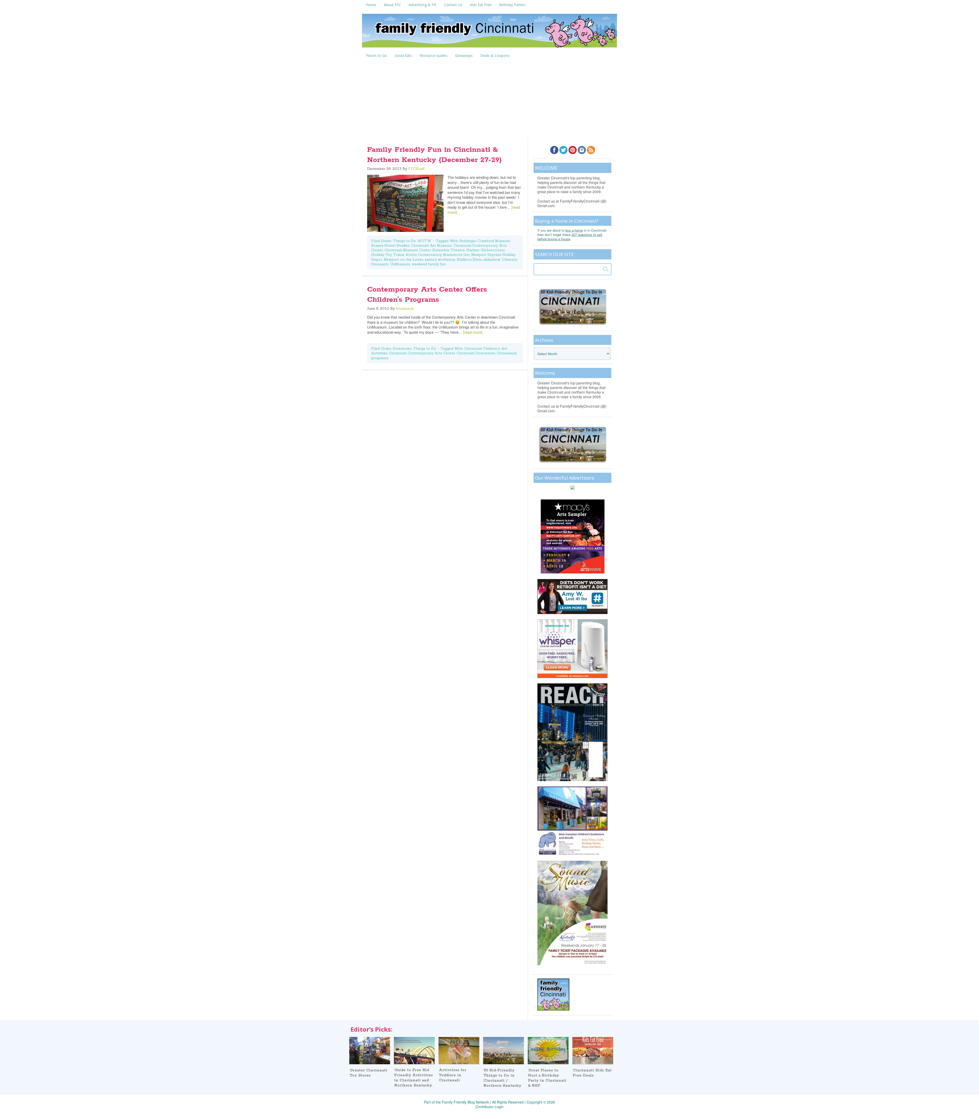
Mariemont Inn (456, 254)
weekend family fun (429, 264)
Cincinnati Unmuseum (476, 353)
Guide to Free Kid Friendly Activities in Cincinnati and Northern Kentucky (413, 1078)
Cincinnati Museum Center (407, 250)
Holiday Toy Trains (387, 254)
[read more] (472, 332)
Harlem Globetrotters (485, 250)
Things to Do (404, 241)
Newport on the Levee (403, 259)
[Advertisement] (489, 98)
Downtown (402, 348)
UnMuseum (400, 264)
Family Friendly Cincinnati (489, 32)
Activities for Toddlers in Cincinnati (452, 1075)
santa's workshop (440, 259)
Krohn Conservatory (424, 254)
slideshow (491, 259)
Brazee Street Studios (390, 245)
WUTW (424, 241)
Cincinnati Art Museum (431, 245)
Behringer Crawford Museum (484, 241)
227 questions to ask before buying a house (569, 236)
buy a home (574, 230)
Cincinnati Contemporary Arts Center (422, 353)
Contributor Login (489, 1106)
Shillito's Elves (469, 259)
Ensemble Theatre (448, 250)
